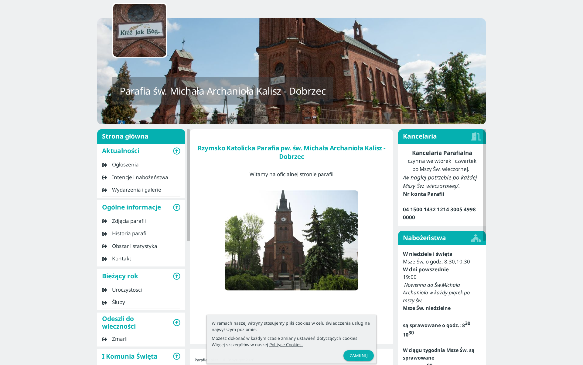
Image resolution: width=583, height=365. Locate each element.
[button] (141, 151)
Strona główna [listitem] (125, 136)
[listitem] (141, 164)
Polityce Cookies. (286, 344)
